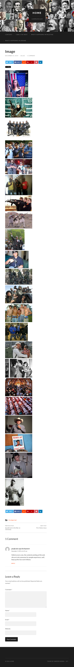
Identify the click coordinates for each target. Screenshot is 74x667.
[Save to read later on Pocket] (36, 62)
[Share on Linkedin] (40, 62)
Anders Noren (59, 661)
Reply (13, 563)
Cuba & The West (22, 34)
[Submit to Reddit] (24, 62)
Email (7, 619)
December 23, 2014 (11, 55)
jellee (22, 55)
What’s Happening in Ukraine (15, 40)
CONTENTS (8, 34)
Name (7, 610)
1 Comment (31, 55)
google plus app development (20, 549)
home (37, 12)
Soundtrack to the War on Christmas (12, 527)
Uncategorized (12, 520)
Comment (8, 589)
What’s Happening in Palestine (42, 34)
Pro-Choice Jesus (41, 527)
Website (7, 629)
